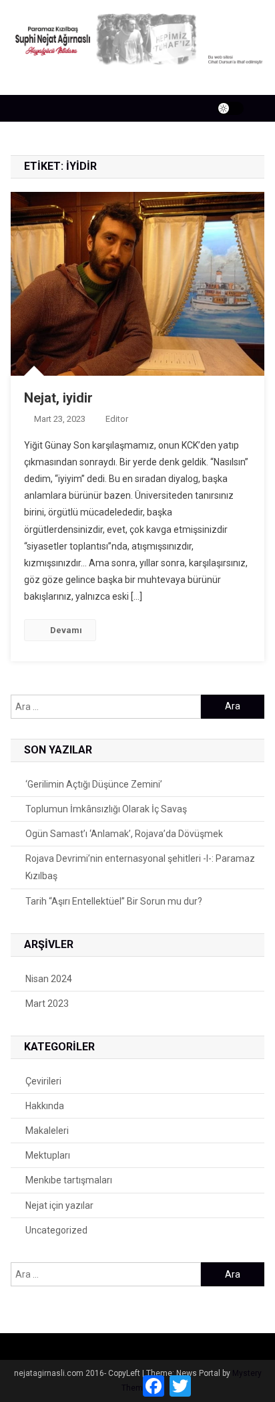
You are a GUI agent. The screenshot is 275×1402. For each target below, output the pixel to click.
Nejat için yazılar (59, 1205)
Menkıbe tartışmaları (68, 1180)
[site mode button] (230, 108)
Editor (116, 419)
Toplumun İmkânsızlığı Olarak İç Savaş (106, 809)
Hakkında (44, 1105)
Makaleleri (47, 1130)
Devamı (66, 630)
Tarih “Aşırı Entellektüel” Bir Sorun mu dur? (113, 901)
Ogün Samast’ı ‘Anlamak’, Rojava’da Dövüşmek (124, 833)
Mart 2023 (47, 1003)
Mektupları (47, 1155)
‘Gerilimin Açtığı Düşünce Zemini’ (93, 784)
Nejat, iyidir (58, 398)
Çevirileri (43, 1081)
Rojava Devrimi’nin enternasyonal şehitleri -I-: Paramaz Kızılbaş (140, 867)
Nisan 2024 (48, 978)
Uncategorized (56, 1230)
